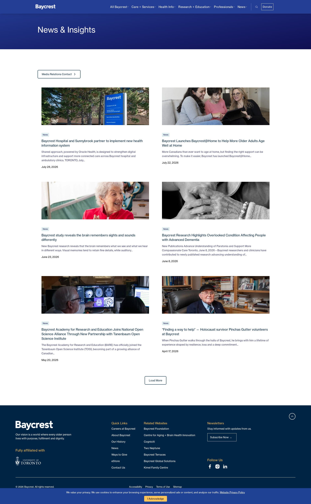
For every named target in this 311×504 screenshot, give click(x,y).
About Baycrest (120, 435)
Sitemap (177, 486)
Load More (155, 380)
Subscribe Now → (221, 437)
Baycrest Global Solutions (159, 461)
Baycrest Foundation (156, 428)
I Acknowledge (155, 498)
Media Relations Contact (57, 74)
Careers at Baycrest (123, 428)
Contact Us (118, 467)
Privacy (149, 486)
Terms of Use (163, 486)
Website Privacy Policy (232, 492)
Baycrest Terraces (155, 454)
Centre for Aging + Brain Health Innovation (169, 435)
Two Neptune (152, 448)
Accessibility (135, 486)
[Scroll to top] (292, 416)
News (114, 448)
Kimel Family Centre (156, 467)
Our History (118, 441)
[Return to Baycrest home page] (46, 6)
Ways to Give (119, 454)
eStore (115, 461)
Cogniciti (149, 441)
